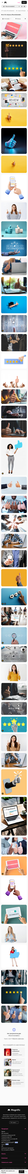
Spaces (3, 1131)
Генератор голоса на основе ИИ (9, 1139)
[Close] (26, 1172)
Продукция (4, 1129)
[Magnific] (14, 1110)
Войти (24, 2)
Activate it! (21, 1171)
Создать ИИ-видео (22, 10)
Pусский (14, 1122)
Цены (19, 2)
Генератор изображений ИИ (8, 1135)
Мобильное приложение (7, 1148)
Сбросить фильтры (18, 1038)
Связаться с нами (6, 1162)
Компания (4, 1158)
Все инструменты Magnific (7, 1150)
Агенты (4, 1144)
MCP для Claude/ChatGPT (9, 1142)
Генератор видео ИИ (6, 1137)
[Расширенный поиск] (25, 18)
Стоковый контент (5, 1140)
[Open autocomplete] (3, 6)
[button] (14, 1122)
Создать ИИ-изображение (8, 10)
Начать (3, 1154)
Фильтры (19, 18)
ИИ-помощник (4, 1133)
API (2, 1146)
